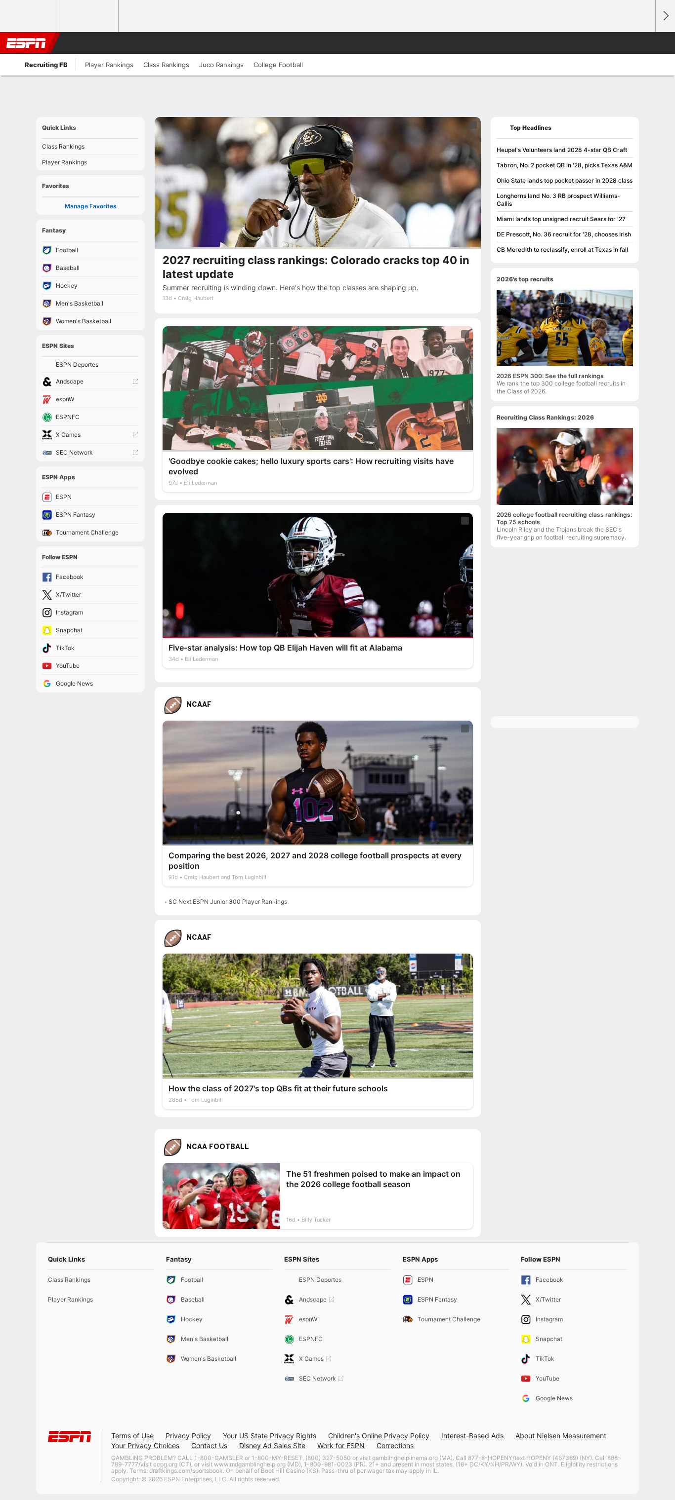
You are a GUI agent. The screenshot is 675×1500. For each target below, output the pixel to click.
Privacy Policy (188, 1435)
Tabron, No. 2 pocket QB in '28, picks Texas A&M (565, 165)
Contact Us (209, 1445)
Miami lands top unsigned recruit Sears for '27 (561, 219)
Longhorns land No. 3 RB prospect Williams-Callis (558, 199)
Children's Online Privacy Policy (378, 1435)
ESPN (26, 43)
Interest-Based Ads (472, 1435)
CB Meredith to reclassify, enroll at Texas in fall (562, 249)
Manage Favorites (91, 206)
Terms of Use (132, 1435)
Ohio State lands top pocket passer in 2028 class (565, 180)
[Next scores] (665, 16)
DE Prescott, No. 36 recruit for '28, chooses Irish (564, 234)
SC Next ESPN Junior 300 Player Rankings (228, 901)
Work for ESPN (341, 1445)
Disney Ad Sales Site (272, 1445)
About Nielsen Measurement (560, 1435)
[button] (643, 43)
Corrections (395, 1445)
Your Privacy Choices (145, 1445)
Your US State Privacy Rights (269, 1435)
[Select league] (30, 16)
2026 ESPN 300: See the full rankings (550, 376)
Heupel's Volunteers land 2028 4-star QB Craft (562, 150)
